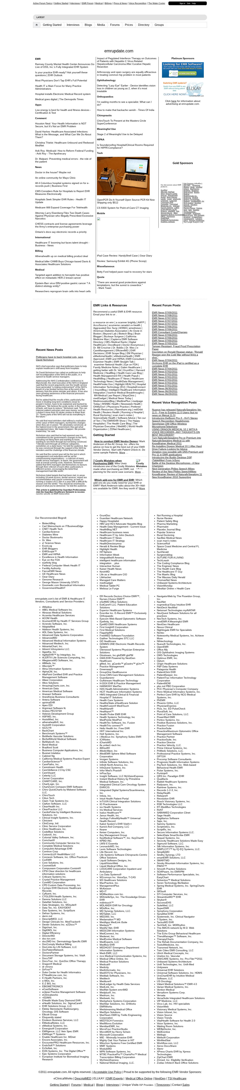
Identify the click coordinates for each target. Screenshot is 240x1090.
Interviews (75, 3)
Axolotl (163, 197)
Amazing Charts (171, 193)
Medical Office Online (139, 1078)
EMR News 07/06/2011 (164, 326)
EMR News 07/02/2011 (164, 371)
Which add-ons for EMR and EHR (114, 480)
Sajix (190, 210)
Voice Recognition (137, 3)
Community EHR (167, 202)
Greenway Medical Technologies (172, 215)
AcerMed (164, 190)
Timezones (163, 1084)
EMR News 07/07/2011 (164, 318)
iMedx (192, 187)
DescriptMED (83, 1078)
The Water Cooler (156, 3)
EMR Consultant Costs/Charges (169, 332)
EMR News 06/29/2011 (164, 391)
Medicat (186, 194)
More (122, 452)
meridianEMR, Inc (197, 201)
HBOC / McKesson (168, 216)
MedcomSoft (188, 192)
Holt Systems (189, 183)
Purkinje (199, 208)
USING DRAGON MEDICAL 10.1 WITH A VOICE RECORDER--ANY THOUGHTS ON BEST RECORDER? (176, 432)
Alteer (163, 193)
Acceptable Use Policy (107, 1072)
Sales (186, 1084)
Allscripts (164, 192)
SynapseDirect (197, 217)
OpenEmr (193, 205)
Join (188, 3)
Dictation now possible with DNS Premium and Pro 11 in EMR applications (177, 453)
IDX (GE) (187, 185)
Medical (99, 3)
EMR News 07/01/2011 (164, 374)
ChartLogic (177, 199)
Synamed (187, 217)
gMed (175, 213)
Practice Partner (189, 208)
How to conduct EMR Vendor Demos (116, 441)
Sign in (182, 3)
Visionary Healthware (196, 220)
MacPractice (194, 189)
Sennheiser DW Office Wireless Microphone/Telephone (169, 425)
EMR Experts (114, 1078)
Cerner (169, 199)
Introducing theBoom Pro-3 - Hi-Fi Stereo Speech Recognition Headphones (175, 419)
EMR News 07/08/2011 (164, 315)
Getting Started (61, 3)
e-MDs (176, 208)
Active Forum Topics (42, 3)
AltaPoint (171, 192)
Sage (185, 210)
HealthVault (165, 218)
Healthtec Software (168, 222)
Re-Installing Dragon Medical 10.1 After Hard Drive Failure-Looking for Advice (177, 447)
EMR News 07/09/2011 (164, 312)
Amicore (164, 195)
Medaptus (195, 190)
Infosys (186, 189)
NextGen (197, 203)
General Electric (166, 213)
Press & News (120, 3)
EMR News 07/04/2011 (164, 360)
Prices (129, 24)
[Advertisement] (120, 37)
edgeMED (171, 211)
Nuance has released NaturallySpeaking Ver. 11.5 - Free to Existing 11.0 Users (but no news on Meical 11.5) (177, 412)
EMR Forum (87, 3)
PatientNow (188, 206)
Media (101, 24)
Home (37, 25)
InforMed (199, 187)
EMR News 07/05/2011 (164, 340)
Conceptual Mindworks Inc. (169, 205)
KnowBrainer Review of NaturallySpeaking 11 (177, 474)
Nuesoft (186, 205)
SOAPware (196, 213)
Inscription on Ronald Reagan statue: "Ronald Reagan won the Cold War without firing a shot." (177, 354)
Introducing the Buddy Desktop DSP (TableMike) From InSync (172, 459)
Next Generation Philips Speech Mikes (173, 468)
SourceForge (188, 215)
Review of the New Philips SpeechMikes (174, 471)
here (173, 101)
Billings (108, 3)
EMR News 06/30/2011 (164, 388)
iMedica (186, 187)
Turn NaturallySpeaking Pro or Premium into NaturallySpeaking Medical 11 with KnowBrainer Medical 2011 (176, 440)
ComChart (173, 200)
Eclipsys (164, 211)
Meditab (195, 198)
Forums (115, 24)
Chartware (164, 200)
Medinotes (187, 198)
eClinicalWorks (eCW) (169, 209)
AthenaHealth (173, 195)
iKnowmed (196, 185)
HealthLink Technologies (170, 220)
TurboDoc (198, 219)
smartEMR (188, 213)
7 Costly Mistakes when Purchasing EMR (107, 462)
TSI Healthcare (177, 1078)
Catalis (163, 199)
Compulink (164, 204)
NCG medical (188, 203)
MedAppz (187, 190)
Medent (196, 192)
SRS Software (199, 215)
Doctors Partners (167, 208)
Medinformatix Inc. (190, 196)
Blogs (88, 24)
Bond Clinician (172, 197)
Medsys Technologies (191, 199)
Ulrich (186, 220)
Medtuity (187, 201)
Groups (159, 24)
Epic (177, 211)
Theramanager (189, 219)
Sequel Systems (190, 212)
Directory (143, 24)
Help (194, 3)
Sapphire (196, 210)
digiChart (176, 206)
